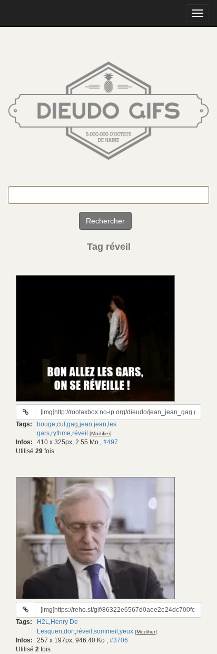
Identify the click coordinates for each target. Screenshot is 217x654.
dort (69, 631)
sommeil (106, 631)
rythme (61, 433)
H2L (43, 622)
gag (72, 424)
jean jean (93, 424)
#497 (110, 442)
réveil (80, 433)
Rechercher (105, 221)
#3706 (119, 640)
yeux (126, 631)
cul (61, 424)
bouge (46, 424)
